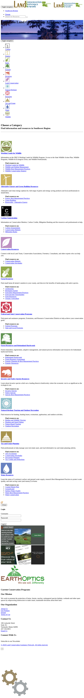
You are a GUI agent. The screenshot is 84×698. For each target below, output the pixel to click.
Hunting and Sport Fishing (14, 422)
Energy (7, 56)
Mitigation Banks (11, 232)
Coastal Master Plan (12, 487)
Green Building (10, 200)
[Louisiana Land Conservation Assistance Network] (33, 7)
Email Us (4, 631)
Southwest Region (11, 11)
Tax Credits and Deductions (14, 459)
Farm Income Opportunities (14, 295)
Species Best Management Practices (17, 395)
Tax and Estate (10, 103)
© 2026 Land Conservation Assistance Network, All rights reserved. (24, 645)
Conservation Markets (12, 230)
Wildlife (8, 117)
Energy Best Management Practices (17, 198)
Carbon (7, 49)
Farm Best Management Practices (16, 293)
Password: (4, 518)
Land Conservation (11, 83)
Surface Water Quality (13, 491)
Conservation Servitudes (13, 263)
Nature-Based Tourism (13, 424)
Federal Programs (11, 326)
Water (7, 110)
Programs (8, 97)
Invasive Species (11, 391)
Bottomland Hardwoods (13, 357)
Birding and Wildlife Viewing (15, 420)
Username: (4, 514)
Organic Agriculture (12, 298)
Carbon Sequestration (12, 228)
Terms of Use (5, 614)
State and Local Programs (14, 328)
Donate (7, 14)
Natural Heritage (11, 90)
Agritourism (9, 289)
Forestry (8, 70)
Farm (7, 63)
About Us (4, 609)
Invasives (8, 76)
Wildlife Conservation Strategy (15, 171)
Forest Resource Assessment (15, 359)
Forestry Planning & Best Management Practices (22, 361)
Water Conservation (12, 495)
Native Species (10, 393)
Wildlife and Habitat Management (17, 167)
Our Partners (5, 611)
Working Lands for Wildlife (14, 165)
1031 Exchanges (11, 454)
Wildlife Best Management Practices (17, 169)
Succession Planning (12, 457)
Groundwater (9, 489)
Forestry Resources (11, 363)
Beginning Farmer (11, 291)
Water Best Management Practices (17, 493)
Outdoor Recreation (12, 426)
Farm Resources (10, 296)
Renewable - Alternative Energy (16, 202)
